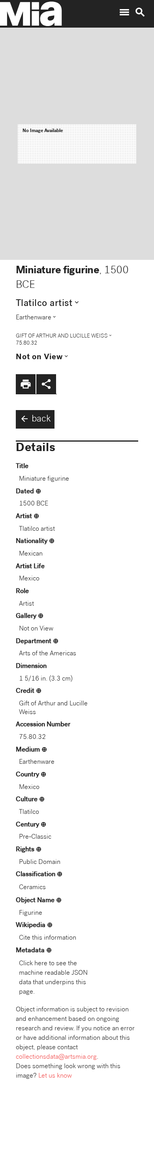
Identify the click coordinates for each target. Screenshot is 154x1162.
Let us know (55, 1076)
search (140, 12)
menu (124, 12)
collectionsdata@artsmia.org (56, 1057)
